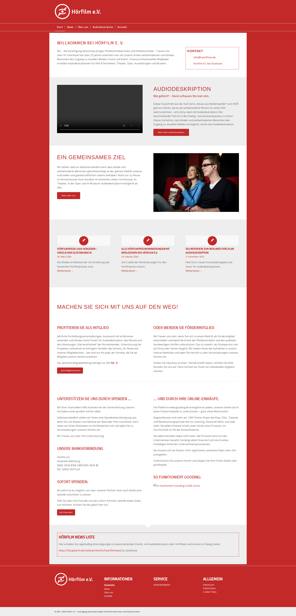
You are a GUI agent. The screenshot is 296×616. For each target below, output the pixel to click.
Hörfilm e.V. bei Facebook (207, 63)
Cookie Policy (209, 591)
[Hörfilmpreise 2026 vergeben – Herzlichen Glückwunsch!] (83, 240)
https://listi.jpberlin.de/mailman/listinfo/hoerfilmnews (89, 550)
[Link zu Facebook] (239, 611)
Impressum (208, 584)
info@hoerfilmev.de (204, 57)
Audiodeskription (162, 584)
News (107, 588)
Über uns (108, 592)
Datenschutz (209, 588)
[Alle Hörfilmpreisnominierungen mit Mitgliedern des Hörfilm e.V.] (148, 240)
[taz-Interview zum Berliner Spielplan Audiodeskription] (212, 240)
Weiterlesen (64, 270)
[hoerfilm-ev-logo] (78, 11)
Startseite (109, 585)
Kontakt (108, 596)
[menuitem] (60, 27)
